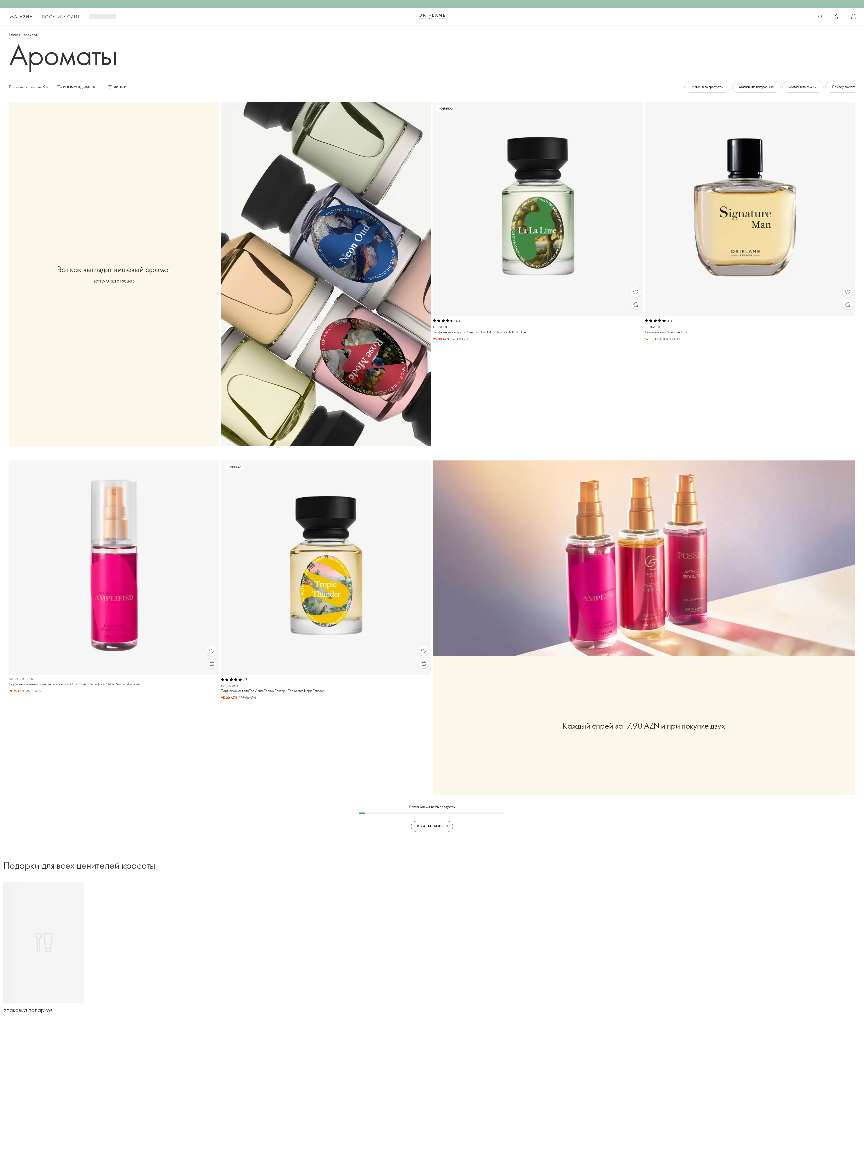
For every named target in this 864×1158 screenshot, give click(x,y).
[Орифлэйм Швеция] (432, 16)
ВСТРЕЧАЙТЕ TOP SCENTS (114, 281)
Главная (14, 35)
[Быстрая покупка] (636, 304)
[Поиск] (820, 16)
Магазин (21, 16)
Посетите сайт (61, 16)
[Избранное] (636, 292)
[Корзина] (853, 16)
